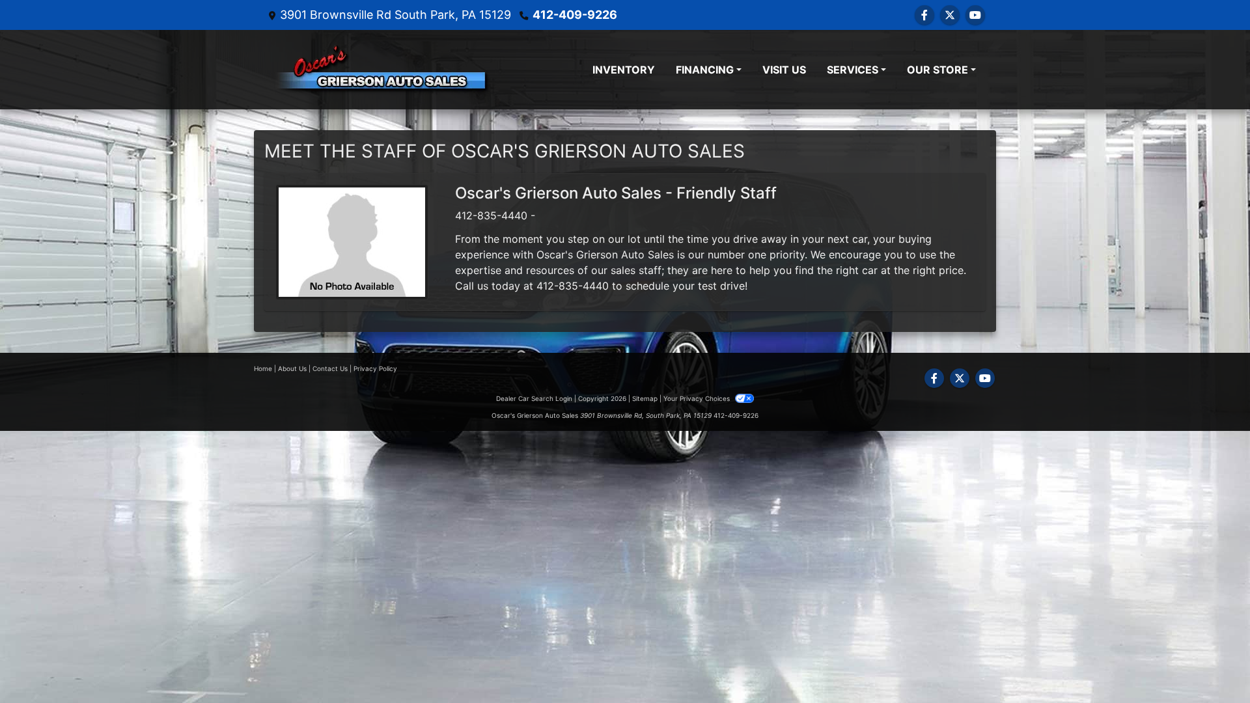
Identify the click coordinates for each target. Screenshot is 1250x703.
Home (263, 368)
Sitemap (645, 398)
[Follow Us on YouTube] (975, 15)
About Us (292, 368)
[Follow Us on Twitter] (950, 15)
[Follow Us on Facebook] (924, 15)
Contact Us (330, 368)
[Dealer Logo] (382, 69)
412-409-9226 (575, 14)
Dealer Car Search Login (534, 398)
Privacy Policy (375, 368)
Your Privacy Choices (697, 398)
